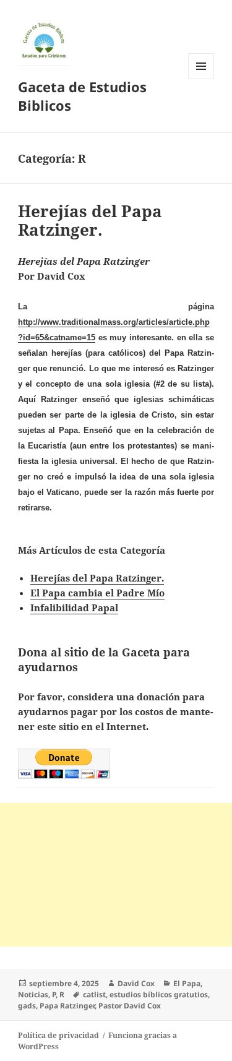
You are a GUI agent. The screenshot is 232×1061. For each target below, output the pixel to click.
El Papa (186, 983)
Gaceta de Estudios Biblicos (82, 95)
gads (27, 1005)
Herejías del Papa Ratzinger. (90, 220)
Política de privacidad (58, 1035)
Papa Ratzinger (67, 1005)
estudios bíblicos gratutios (159, 994)
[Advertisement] (116, 875)
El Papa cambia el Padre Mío (97, 592)
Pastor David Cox (129, 1005)
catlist (94, 994)
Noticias (33, 994)
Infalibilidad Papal (74, 607)
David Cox (136, 983)
